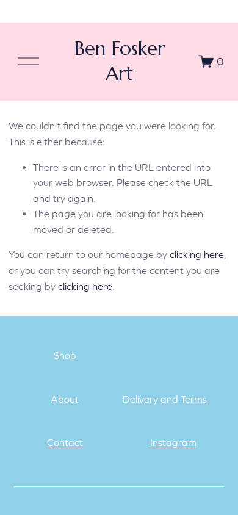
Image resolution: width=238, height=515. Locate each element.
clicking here (197, 254)
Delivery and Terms (165, 399)
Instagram (173, 442)
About (65, 399)
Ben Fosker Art (119, 61)
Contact (65, 442)
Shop (65, 355)
